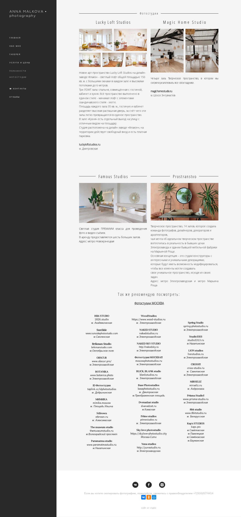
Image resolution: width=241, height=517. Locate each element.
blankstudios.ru (149, 374)
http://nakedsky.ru (149, 347)
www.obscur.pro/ (101, 361)
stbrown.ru (101, 416)
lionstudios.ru (196, 354)
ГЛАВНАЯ (15, 38)
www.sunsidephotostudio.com (102, 333)
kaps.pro (196, 426)
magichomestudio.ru (161, 91)
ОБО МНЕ (15, 46)
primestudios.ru (148, 419)
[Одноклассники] (148, 497)
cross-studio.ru (195, 368)
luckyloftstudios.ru (89, 144)
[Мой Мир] (154, 497)
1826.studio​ (102, 319)
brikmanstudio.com (101, 347)
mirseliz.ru (195, 385)
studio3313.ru (196, 340)
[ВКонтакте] (143, 497)
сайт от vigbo (148, 508)
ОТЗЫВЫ (14, 97)
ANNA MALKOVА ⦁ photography (28, 13)
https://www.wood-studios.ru (148, 319)
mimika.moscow (102, 403)
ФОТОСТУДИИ (18, 77)
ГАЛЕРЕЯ (15, 54)
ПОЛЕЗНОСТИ (17, 71)
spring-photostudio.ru (195, 326)
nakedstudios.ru (148, 333)
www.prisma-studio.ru (196, 399)
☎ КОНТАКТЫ (18, 89)
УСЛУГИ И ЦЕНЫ (19, 63)
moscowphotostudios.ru (148, 361)
